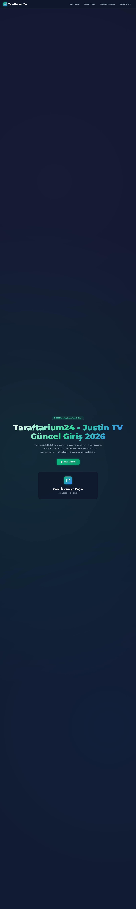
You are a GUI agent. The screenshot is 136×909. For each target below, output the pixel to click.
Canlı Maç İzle (75, 4)
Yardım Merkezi (125, 4)
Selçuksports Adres (107, 4)
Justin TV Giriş (89, 4)
